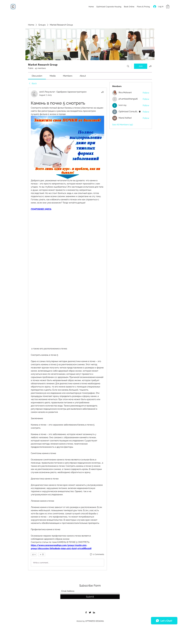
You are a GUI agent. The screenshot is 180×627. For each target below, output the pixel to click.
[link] (37, 76)
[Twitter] (90, 612)
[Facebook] (86, 612)
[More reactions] (41, 554)
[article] (67, 329)
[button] (167, 6)
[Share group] (150, 66)
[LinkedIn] (94, 612)
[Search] (128, 66)
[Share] (102, 92)
